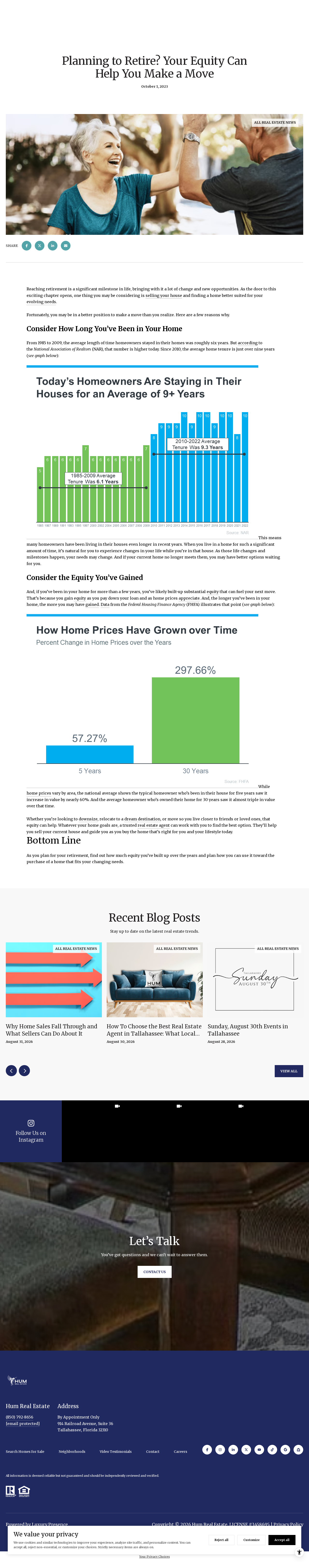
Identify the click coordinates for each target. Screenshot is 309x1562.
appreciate (189, 598)
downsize (88, 819)
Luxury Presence (50, 1524)
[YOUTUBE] (259, 1450)
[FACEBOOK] (207, 1450)
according (248, 342)
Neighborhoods (72, 1451)
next (24, 1070)
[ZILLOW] (298, 1450)
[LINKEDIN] (233, 1450)
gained (92, 604)
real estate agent (154, 825)
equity (213, 591)
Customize (251, 1540)
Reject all (221, 1540)
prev (11, 1070)
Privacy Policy (288, 1524)
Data (105, 604)
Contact (152, 1451)
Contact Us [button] (154, 1272)
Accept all (281, 1540)
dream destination (142, 819)
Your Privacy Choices (154, 1556)
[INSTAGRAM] (220, 1450)
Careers (180, 1451)
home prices (39, 793)
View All (289, 1071)
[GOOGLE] (285, 1450)
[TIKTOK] (272, 1450)
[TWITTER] (246, 1450)
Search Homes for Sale (25, 1451)
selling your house (164, 295)
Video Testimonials (116, 1451)
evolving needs (41, 301)
